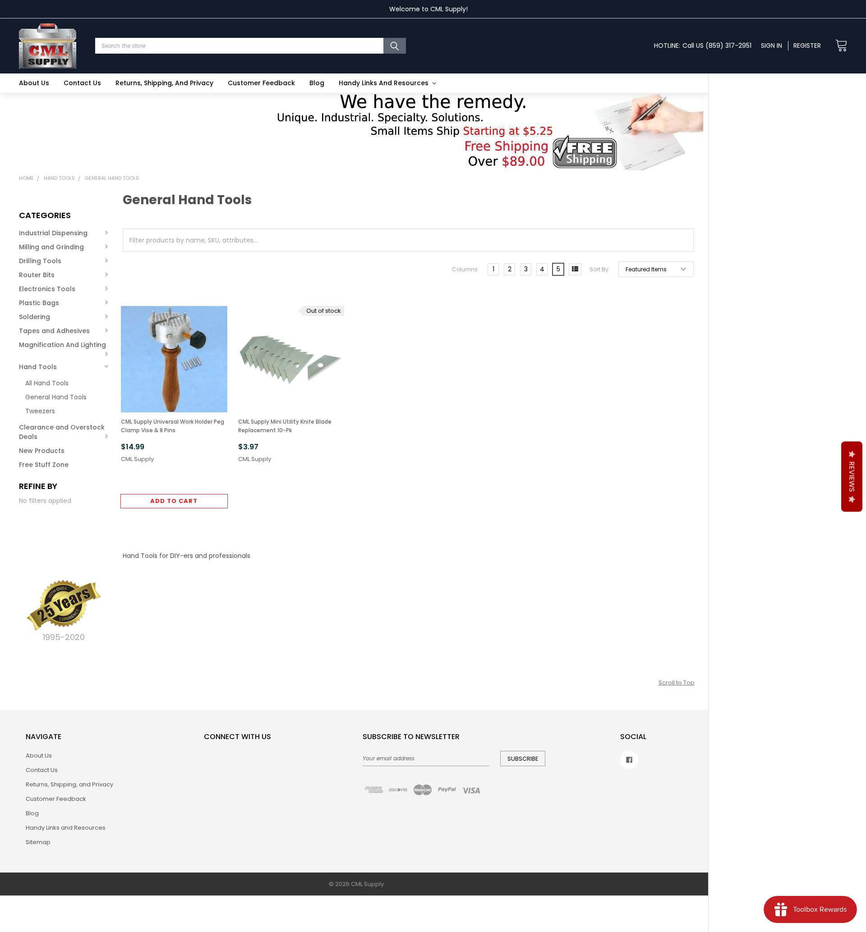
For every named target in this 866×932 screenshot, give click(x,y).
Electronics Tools (47, 288)
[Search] (394, 46)
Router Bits (37, 274)
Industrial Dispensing (53, 233)
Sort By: (600, 269)
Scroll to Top (677, 682)
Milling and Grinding (51, 246)
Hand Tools (38, 366)
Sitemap (38, 842)
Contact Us (82, 82)
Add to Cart (174, 501)
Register (807, 45)
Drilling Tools (40, 260)
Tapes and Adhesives (54, 330)
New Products (41, 450)
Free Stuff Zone (44, 464)
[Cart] (838, 45)
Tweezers (40, 411)
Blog (316, 82)
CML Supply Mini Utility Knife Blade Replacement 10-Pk (285, 426)
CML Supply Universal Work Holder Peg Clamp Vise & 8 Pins (172, 426)
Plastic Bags (39, 302)
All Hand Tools (47, 383)
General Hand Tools (56, 397)
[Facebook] (629, 760)
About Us (34, 82)
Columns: (465, 269)
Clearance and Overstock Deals (62, 432)
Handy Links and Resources (384, 82)
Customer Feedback (261, 82)
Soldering (34, 316)
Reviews (852, 476)
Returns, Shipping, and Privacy (164, 82)
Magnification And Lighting (62, 344)
